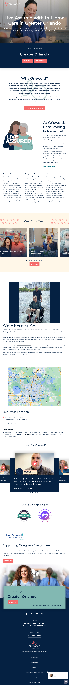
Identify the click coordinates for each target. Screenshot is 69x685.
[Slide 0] (30, 492)
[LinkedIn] (31, 614)
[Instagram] (42, 614)
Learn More (34, 264)
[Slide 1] (32, 492)
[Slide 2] (35, 492)
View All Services (49, 166)
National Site (34, 657)
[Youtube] (37, 614)
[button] (64, 4)
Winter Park (26, 434)
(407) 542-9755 (40, 61)
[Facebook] (26, 614)
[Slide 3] (37, 492)
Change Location (56, 605)
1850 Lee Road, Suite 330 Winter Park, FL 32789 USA (34, 625)
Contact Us (27, 61)
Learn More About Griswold (34, 108)
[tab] (26, 260)
